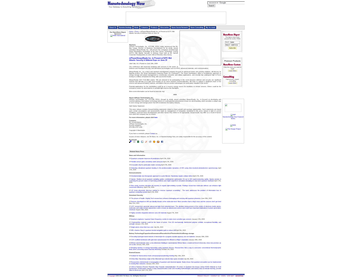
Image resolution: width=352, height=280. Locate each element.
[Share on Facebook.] (163, 142)
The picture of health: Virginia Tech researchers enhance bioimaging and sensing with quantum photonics (166, 198)
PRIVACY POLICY (203, 276)
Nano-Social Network (179, 27)
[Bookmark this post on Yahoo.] (147, 142)
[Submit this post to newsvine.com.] (139, 142)
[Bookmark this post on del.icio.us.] (131, 142)
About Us (112, 27)
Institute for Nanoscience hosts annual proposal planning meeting (152, 255)
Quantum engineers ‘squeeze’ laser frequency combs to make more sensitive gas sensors (161, 219)
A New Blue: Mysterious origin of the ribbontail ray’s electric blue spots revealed (157, 259)
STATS (223, 276)
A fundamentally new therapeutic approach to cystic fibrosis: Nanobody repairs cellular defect (162, 176)
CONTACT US (215, 276)
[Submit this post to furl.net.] (159, 142)
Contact (152, 133)
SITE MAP (230, 276)
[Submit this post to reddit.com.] (151, 142)
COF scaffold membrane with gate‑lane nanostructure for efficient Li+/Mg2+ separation (159, 240)
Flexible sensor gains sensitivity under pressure (147, 161)
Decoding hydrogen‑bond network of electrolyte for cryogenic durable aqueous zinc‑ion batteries (163, 236)
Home (131, 31)
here (155, 117)
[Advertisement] (233, 185)
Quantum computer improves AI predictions (145, 158)
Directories (164, 27)
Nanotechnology (125, 27)
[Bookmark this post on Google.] (143, 142)
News (136, 27)
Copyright (112, 276)
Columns (144, 27)
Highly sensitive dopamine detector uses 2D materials (149, 213)
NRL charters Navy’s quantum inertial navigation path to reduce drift (153, 230)
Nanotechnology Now (132, 5)
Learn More (233, 71)
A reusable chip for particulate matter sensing (146, 165)
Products (154, 27)
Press (137, 31)
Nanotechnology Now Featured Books (233, 117)
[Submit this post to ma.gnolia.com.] (155, 142)
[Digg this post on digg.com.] (135, 142)
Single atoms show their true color (142, 227)
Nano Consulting (196, 27)
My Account (210, 27)
